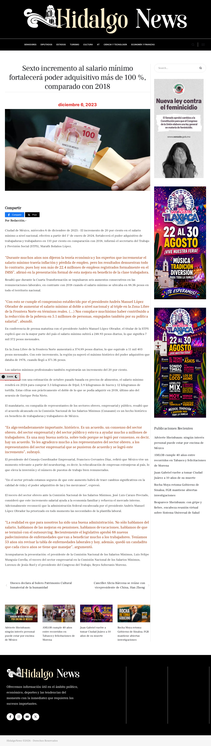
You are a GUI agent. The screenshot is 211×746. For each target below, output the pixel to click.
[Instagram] (18, 716)
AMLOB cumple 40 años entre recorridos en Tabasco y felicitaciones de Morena (180, 460)
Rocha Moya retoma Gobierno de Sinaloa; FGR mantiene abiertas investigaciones (176, 490)
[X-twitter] (35, 716)
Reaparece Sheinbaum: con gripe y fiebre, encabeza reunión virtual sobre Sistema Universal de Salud (178, 507)
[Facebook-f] (10, 716)
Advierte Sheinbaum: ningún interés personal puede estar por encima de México (179, 443)
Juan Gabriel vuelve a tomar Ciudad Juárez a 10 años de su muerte (95, 631)
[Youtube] (27, 716)
